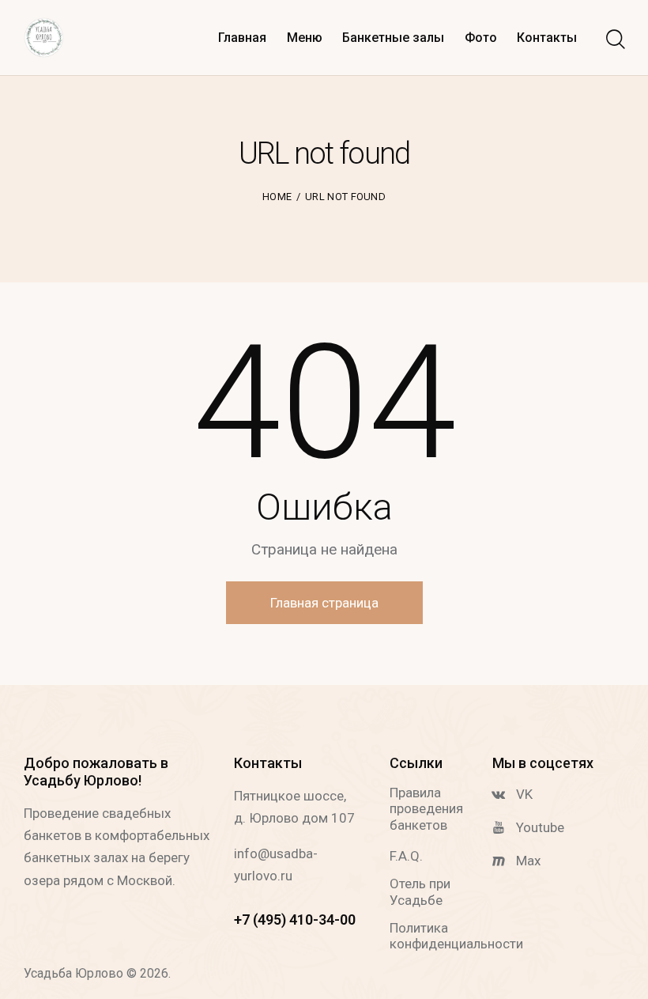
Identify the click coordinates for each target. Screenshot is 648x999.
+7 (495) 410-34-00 (295, 919)
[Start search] (614, 40)
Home (277, 196)
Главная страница (324, 603)
